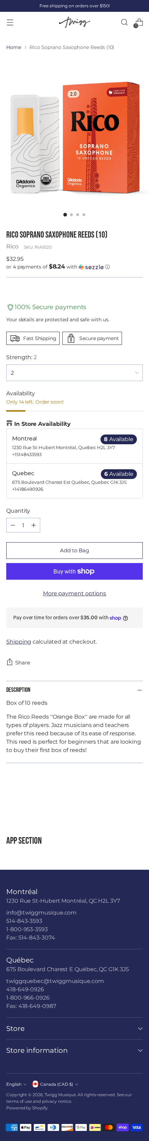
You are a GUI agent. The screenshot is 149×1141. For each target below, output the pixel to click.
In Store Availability (42, 424)
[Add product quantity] (33, 525)
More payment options (74, 593)
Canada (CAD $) (56, 1084)
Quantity (18, 510)
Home (13, 47)
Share (22, 662)
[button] (74, 266)
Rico (12, 246)
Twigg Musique (60, 1094)
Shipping (18, 641)
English (13, 1084)
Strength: (21, 357)
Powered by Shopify (27, 1107)
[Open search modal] (124, 22)
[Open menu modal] (10, 22)
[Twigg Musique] (74, 22)
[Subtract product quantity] (13, 525)
